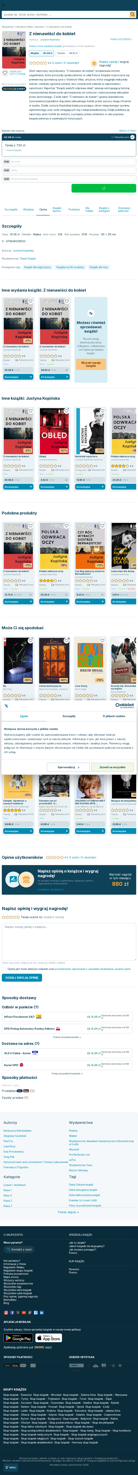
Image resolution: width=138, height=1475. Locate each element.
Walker (73, 1135)
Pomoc (73, 1252)
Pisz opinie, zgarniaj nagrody (21, 1296)
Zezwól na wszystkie (112, 767)
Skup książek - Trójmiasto (45, 1398)
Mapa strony (11, 1276)
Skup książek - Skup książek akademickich (28, 1442)
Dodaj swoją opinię (22, 977)
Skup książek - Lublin (15, 1410)
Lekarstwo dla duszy (122, 571)
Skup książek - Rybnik (106, 1402)
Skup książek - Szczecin (17, 1402)
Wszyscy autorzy (14, 1280)
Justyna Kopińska (43, 398)
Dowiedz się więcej (50, 889)
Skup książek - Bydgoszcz (45, 1418)
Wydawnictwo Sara (80, 1165)
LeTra (72, 1159)
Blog (6, 1302)
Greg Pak (9, 1156)
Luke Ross (9, 1146)
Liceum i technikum (15, 1184)
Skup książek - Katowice (71, 1410)
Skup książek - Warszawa (112, 1394)
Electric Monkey (78, 1170)
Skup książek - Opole (71, 1406)
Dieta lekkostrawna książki (84, 1195)
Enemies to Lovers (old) (83, 1200)
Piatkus (73, 1130)
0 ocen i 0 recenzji (64, 63)
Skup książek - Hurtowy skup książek (76, 1442)
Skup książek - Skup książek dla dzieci (70, 1426)
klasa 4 (8, 1195)
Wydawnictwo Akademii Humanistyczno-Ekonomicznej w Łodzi (101, 1143)
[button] (19, 1250)
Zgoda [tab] (24, 716)
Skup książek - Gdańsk (71, 1414)
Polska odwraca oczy (123, 456)
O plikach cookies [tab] (114, 716)
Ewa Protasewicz (14, 1151)
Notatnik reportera (86, 456)
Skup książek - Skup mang (78, 1430)
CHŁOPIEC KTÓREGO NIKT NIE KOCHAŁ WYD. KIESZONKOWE (90, 803)
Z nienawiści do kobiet (64, 290)
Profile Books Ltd (79, 1154)
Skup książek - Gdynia (44, 1414)
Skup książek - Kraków (42, 1410)
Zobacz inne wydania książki (45, 46)
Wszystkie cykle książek (18, 1293)
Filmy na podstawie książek (85, 1205)
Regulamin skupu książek (18, 1270)
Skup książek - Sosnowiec (48, 1402)
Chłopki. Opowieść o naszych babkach (14, 802)
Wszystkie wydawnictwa (18, 1283)
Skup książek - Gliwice (16, 1414)
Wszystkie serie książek (17, 1289)
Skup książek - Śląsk (100, 1398)
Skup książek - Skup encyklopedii (94, 1422)
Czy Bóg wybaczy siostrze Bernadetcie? (90, 572)
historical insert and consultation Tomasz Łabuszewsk (36, 1162)
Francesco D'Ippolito (16, 1167)
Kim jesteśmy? (12, 1260)
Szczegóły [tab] (69, 716)
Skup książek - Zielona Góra (79, 1394)
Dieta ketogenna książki (83, 1189)
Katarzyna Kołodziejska (17, 1130)
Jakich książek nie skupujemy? (87, 1246)
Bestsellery (10, 1299)
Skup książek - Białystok (77, 1418)
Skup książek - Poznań (44, 1406)
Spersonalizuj (66, 767)
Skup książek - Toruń (74, 1398)
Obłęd (42, 456)
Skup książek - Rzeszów (17, 1394)
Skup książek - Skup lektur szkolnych (25, 1426)
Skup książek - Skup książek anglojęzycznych (80, 1434)
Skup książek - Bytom (16, 1418)
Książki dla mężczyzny (37, 267)
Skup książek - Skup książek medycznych (27, 1434)
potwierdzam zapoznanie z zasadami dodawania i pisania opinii (92, 968)
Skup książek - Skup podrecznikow (52, 1422)
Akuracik (74, 1149)
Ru (4, 686)
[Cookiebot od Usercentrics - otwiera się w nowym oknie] (118, 705)
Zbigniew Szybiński (15, 1135)
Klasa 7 (8, 1205)
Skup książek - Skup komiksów (113, 1430)
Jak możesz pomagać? (82, 1249)
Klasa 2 (8, 1200)
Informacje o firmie (15, 1263)
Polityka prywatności (16, 1273)
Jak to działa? (77, 1242)
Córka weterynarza (50, 686)
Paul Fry (8, 1141)
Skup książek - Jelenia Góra (104, 1410)
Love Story (81, 686)
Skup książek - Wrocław (47, 1394)
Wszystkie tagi (12, 1286)
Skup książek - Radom (16, 1406)
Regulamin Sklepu (14, 1267)
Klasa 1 (8, 1190)
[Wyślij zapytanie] (132, 14)
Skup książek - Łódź (97, 1406)
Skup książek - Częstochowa (103, 1414)
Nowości (74, 1269)
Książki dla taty (99, 267)
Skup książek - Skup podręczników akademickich (32, 1430)
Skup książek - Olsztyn (16, 1422)
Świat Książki (28, 258)
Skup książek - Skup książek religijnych (26, 1438)
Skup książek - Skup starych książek (71, 1438)
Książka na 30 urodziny (70, 267)
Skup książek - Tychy (15, 1398)
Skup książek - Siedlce (78, 1402)
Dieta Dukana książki (81, 1184)
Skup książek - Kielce (105, 1418)
